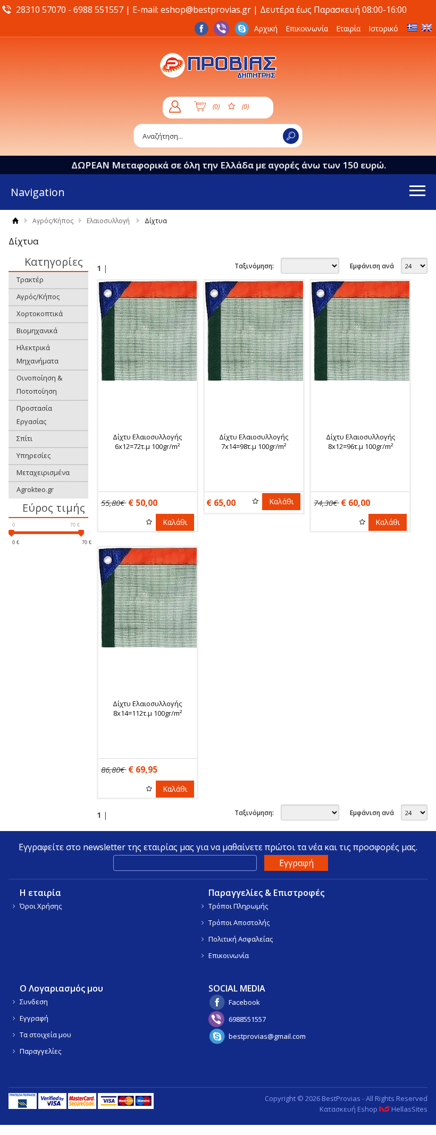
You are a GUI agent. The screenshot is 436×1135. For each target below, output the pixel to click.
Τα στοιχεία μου (45, 1034)
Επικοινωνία (307, 28)
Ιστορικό (383, 28)
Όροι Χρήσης (41, 906)
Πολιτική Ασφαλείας (240, 939)
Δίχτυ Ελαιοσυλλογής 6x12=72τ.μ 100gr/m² (147, 441)
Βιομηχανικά (36, 330)
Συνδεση (34, 1001)
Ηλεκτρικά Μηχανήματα (37, 354)
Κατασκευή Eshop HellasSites (373, 1109)
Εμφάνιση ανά (372, 265)
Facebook (244, 1002)
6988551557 (247, 1019)
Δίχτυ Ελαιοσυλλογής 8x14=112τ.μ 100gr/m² (147, 708)
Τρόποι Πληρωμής (238, 906)
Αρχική (266, 28)
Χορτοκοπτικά (39, 313)
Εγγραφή (34, 1018)
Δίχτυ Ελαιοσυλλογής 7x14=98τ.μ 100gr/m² (253, 441)
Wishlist (149, 522)
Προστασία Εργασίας (34, 414)
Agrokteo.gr (35, 489)
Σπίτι (24, 438)
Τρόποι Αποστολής (239, 922)
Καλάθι (175, 522)
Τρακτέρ (30, 279)
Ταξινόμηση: (254, 265)
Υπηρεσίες (33, 455)
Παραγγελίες (40, 1051)
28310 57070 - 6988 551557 (69, 9)
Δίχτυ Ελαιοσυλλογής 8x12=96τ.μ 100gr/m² (360, 441)
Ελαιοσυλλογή (108, 220)
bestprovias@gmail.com (267, 1036)
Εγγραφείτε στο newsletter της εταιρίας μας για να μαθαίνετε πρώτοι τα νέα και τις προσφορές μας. (218, 847)
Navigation (38, 192)
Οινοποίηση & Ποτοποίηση (39, 384)
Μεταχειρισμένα (43, 472)
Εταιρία (348, 28)
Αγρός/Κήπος (52, 220)
